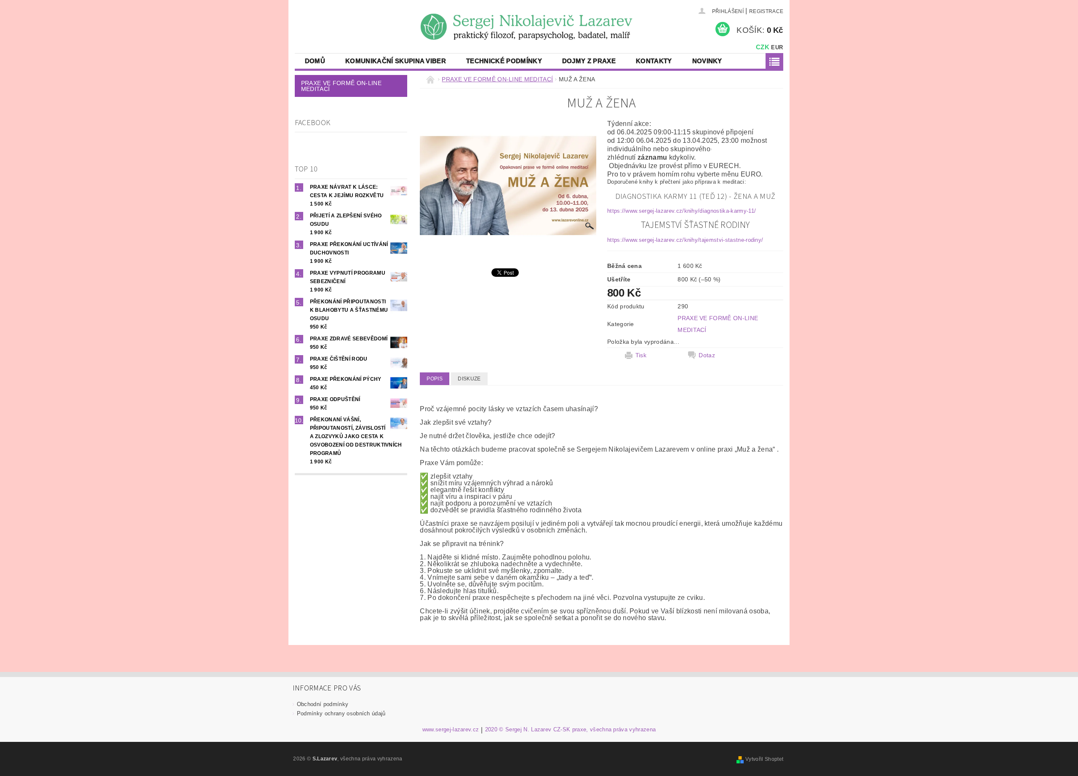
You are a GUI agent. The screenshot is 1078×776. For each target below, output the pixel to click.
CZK (762, 47)
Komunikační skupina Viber (395, 60)
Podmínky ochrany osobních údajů (341, 713)
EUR (777, 47)
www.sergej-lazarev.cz (450, 730)
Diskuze (469, 379)
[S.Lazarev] (332, 12)
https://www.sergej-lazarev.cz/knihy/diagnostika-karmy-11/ (681, 211)
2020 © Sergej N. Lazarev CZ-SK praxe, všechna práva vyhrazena (570, 730)
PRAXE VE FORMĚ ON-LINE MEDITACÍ (341, 86)
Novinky (707, 60)
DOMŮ (315, 60)
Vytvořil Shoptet (764, 759)
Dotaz (707, 355)
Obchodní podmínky (322, 704)
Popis (435, 379)
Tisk (640, 355)
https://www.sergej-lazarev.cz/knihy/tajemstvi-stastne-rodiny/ (685, 240)
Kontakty (654, 60)
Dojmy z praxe (589, 60)
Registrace (766, 11)
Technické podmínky (504, 60)
